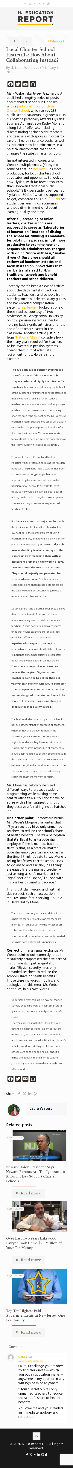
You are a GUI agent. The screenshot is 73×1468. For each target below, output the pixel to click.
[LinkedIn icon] (39, 4)
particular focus (28, 106)
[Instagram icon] (43, 4)
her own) (40, 169)
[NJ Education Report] (36, 18)
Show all (57, 41)
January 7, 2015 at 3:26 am (30, 1361)
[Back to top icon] (36, 1436)
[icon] (48, 4)
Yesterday (28, 307)
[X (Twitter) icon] (29, 4)
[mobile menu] (68, 14)
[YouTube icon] (34, 4)
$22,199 (54, 199)
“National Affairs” (27, 337)
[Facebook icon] (25, 4)
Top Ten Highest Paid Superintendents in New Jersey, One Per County (35, 1315)
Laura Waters (25, 68)
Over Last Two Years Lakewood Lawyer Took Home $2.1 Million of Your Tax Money (34, 1243)
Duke (21, 1357)
